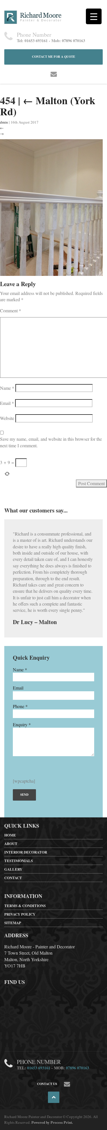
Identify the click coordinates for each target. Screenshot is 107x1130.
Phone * (20, 706)
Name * (20, 669)
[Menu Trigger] (94, 16)
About (10, 843)
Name (7, 388)
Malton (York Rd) (47, 106)
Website (7, 418)
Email (7, 403)
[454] (51, 207)
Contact (13, 877)
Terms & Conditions (25, 905)
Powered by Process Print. (52, 1122)
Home (10, 835)
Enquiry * (22, 724)
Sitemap (12, 922)
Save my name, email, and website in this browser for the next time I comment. (51, 442)
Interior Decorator (25, 852)
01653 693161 (38, 1068)
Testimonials (18, 860)
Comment (10, 310)
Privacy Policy (19, 914)
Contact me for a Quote (53, 56)
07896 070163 (77, 1068)
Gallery (13, 869)
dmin (4, 122)
